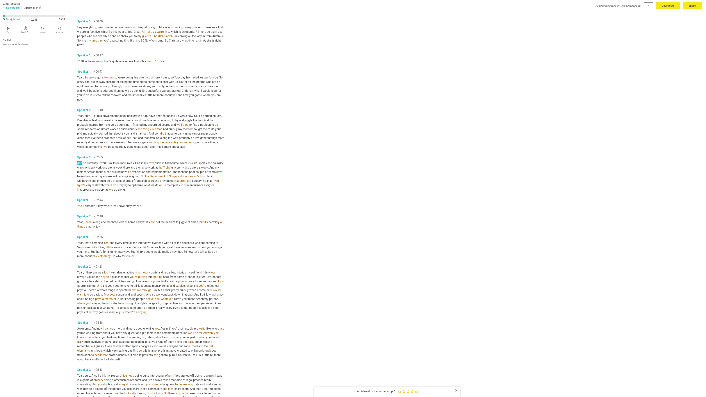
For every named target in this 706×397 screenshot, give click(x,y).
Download (668, 5)
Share (692, 5)
